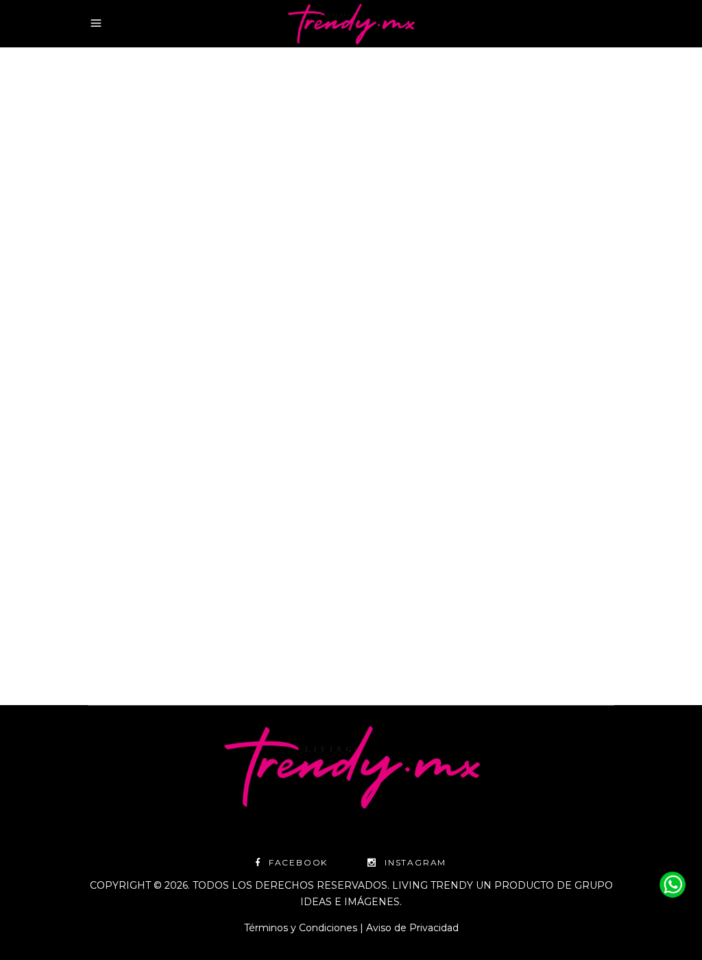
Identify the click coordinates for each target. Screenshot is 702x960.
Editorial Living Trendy (156, 621)
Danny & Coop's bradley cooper (248, 303)
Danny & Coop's (124, 303)
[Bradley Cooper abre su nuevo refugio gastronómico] (214, 171)
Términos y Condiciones (300, 928)
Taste (177, 287)
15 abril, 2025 (118, 287)
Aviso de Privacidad (412, 928)
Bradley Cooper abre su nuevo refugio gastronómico (185, 384)
